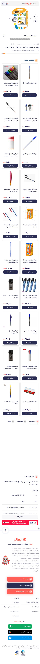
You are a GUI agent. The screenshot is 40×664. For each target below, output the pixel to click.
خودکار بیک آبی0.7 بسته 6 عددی (30, 226)
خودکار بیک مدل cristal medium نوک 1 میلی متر (11, 155)
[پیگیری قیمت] (35, 16)
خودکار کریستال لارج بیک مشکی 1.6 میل (30, 190)
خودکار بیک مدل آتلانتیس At (13, 332)
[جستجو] (3, 3)
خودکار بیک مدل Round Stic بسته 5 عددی (11, 261)
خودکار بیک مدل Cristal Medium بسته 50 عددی (30, 261)
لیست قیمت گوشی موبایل (11, 607)
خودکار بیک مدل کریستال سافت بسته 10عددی (29, 297)
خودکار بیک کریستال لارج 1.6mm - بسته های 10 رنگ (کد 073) (11, 84)
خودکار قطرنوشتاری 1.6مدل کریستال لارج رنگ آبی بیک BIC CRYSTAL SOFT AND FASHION (10, 367)
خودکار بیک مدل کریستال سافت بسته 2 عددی (11, 226)
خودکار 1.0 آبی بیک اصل (30, 154)
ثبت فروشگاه (35, 611)
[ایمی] (6, 560)
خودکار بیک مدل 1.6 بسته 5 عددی (10, 297)
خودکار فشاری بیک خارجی (29, 402)
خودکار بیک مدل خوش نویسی (30, 332)
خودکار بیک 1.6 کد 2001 (30, 83)
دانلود (20, 621)
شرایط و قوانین (14, 611)
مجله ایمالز (16, 602)
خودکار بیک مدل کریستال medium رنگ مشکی (29, 367)
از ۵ (2, 53)
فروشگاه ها (35, 607)
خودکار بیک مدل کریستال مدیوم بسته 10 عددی (29, 120)
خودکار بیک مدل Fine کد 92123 (11, 403)
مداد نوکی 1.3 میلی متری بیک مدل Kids (11, 190)
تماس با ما (16, 616)
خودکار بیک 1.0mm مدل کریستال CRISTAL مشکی (11, 120)
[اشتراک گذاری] (35, 21)
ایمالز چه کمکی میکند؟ (32, 602)
